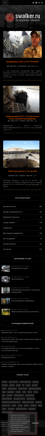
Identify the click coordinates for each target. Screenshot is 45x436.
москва (20, 405)
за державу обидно (19, 398)
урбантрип (11, 409)
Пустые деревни (22, 239)
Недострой (10, 392)
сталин (4, 409)
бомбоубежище (18, 395)
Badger (22, 176)
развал (40, 405)
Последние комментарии (22, 323)
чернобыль (32, 409)
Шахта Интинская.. (17, 279)
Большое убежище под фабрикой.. (22, 301)
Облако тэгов (22, 375)
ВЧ (23, 385)
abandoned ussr (13, 382)
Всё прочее (22, 249)
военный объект (7, 398)
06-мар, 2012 (14, 176)
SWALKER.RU (6, 431)
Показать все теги (7, 412)
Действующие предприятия (22, 233)
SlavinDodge (22, 66)
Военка (28, 385)
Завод (3, 392)
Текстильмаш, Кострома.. (19, 268)
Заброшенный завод (35, 388)
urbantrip (4, 385)
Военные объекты (22, 206)
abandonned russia (25, 382)
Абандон (11, 385)
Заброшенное (12, 388)
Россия (30, 392)
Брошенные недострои (22, 217)
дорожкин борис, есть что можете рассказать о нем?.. (20, 332)
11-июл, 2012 (13, 121)
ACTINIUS (22, 121)
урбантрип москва (21, 409)
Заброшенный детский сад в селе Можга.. (25, 312)
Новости (5, 422)
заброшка (38, 402)
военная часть (29, 395)
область (26, 405)
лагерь (14, 405)
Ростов (36, 392)
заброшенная (31, 398)
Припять (18, 392)
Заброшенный (22, 388)
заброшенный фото (28, 402)
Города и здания (22, 222)
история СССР (6, 405)
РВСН (24, 392)
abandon (4, 382)
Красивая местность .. (9, 357)
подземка (33, 405)
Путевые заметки (22, 244)
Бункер (18, 385)
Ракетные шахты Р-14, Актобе (22, 171)
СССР (3, 395)
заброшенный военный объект (11, 402)
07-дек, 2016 (12, 66)
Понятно (33, 423)
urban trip (35, 382)
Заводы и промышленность (22, 212)
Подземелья (22, 228)
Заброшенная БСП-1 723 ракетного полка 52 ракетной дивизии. (22, 117)
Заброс (4, 388)
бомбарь (9, 395)
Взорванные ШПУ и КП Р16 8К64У (22, 61)
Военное (34, 385)
